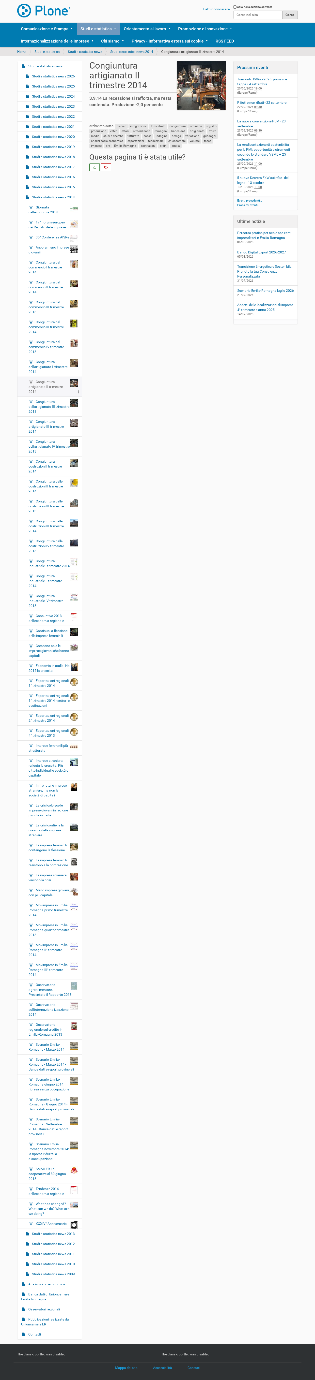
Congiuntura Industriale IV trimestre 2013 (46, 601)
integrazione (138, 126)
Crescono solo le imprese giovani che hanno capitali (49, 651)
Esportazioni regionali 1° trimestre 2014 (49, 683)
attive (212, 131)
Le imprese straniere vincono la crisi (47, 877)
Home (21, 52)
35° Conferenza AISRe (52, 237)
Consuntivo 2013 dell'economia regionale (46, 618)
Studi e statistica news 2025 (53, 86)
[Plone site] (43, 10)
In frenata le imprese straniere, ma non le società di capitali (48, 790)
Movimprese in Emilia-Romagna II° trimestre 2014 (49, 950)
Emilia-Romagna (125, 145)
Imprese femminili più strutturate (48, 748)
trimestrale (158, 126)
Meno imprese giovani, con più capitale (49, 892)
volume (195, 141)
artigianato (197, 131)
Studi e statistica (96, 28)
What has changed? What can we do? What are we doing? (49, 1209)
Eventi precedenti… (249, 200)
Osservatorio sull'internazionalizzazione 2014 (48, 1009)
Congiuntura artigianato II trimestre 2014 (46, 387)
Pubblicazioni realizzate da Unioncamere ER (45, 1321)
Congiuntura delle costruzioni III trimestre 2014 (46, 526)
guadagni (209, 136)
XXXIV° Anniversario (51, 1224)
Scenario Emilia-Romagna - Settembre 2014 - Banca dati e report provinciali (48, 1126)
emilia (176, 145)
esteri (113, 131)
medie (95, 136)
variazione (192, 136)
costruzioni (148, 145)
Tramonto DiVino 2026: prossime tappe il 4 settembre (262, 81)
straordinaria (141, 131)
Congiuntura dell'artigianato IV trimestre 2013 (49, 446)
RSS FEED (225, 41)
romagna (161, 131)
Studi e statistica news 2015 (53, 187)
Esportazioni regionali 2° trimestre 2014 (49, 718)
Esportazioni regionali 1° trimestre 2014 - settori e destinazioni (49, 700)
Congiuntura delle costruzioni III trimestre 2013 (46, 506)
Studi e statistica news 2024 (53, 96)
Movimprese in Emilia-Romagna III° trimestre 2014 (49, 970)
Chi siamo (110, 41)
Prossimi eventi (252, 67)
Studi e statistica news (85, 52)
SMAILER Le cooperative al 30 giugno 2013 (47, 1174)
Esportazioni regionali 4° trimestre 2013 (49, 733)
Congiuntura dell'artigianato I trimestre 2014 (48, 367)
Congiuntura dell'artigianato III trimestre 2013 (49, 406)
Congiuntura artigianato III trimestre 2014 (46, 426)
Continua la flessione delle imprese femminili (48, 633)
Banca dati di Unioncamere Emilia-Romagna (45, 1296)
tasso (207, 141)
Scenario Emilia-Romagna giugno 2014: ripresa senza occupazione (49, 1084)
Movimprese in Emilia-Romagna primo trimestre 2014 (49, 910)
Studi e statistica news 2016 (53, 177)
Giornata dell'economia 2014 (43, 209)
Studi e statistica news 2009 (53, 1274)
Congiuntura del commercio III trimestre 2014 (46, 327)
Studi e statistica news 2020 (53, 137)
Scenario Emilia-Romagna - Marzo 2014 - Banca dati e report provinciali (51, 1064)
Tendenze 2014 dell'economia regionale (46, 1191)
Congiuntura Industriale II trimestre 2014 (45, 581)
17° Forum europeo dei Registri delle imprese (47, 224)
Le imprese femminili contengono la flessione (48, 847)
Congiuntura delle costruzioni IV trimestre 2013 (46, 546)
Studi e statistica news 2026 (53, 76)
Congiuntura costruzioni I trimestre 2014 (45, 466)
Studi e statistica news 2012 (53, 1244)
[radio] (94, 167)
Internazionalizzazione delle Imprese (55, 41)
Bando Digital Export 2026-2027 (261, 252)
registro (211, 126)
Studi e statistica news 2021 (53, 127)
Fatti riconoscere (216, 9)
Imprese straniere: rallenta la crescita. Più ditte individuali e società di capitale (49, 768)
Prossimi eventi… (248, 205)
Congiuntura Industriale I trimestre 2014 (49, 563)
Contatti (34, 1334)
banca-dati (178, 131)
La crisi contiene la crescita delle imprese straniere (46, 830)
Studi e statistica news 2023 (53, 106)
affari (125, 131)
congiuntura (178, 126)
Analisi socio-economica (46, 1284)
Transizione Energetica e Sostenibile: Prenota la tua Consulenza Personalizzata (264, 271)
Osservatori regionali (44, 1309)
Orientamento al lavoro (145, 28)
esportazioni (135, 141)
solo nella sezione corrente (254, 7)
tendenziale (155, 141)
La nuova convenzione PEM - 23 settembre (261, 123)
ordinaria (196, 126)
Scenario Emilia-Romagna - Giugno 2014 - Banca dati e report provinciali (51, 1104)
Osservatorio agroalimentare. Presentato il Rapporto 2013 (50, 990)
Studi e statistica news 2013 (53, 1234)
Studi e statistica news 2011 (53, 1254)
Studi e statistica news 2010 (53, 1264)
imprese (96, 145)
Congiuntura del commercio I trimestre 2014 (45, 267)
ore (108, 145)
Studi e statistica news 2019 (53, 147)
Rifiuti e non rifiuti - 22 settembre (261, 102)
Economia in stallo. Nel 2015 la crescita (49, 668)
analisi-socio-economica (107, 141)
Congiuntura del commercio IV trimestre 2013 (46, 347)
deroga (176, 136)
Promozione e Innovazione (203, 28)
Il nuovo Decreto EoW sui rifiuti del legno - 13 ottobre (262, 180)
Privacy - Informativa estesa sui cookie (168, 41)
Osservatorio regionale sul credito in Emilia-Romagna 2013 (46, 1029)
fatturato (133, 136)
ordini (163, 145)
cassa (148, 136)
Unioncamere (177, 141)
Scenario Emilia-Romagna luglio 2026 (265, 291)
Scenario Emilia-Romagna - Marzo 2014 (46, 1046)
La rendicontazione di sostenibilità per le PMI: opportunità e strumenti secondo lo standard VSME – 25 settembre (263, 152)
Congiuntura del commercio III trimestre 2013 (46, 307)
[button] (73, 29)
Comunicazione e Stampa (44, 28)
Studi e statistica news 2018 (53, 157)
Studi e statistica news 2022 (53, 116)
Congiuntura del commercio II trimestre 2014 (46, 287)
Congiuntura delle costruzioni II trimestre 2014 (46, 486)
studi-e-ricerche (113, 136)
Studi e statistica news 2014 (131, 52)
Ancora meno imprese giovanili (49, 249)
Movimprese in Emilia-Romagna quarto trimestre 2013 (49, 930)
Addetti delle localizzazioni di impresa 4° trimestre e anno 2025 (265, 307)
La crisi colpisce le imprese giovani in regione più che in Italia (48, 810)
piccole (121, 126)
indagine (161, 136)
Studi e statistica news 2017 (53, 167)
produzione (98, 131)
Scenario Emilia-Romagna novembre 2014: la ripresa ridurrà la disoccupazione (49, 1151)
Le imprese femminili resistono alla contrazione (48, 862)
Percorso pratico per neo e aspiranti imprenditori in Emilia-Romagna (264, 235)
